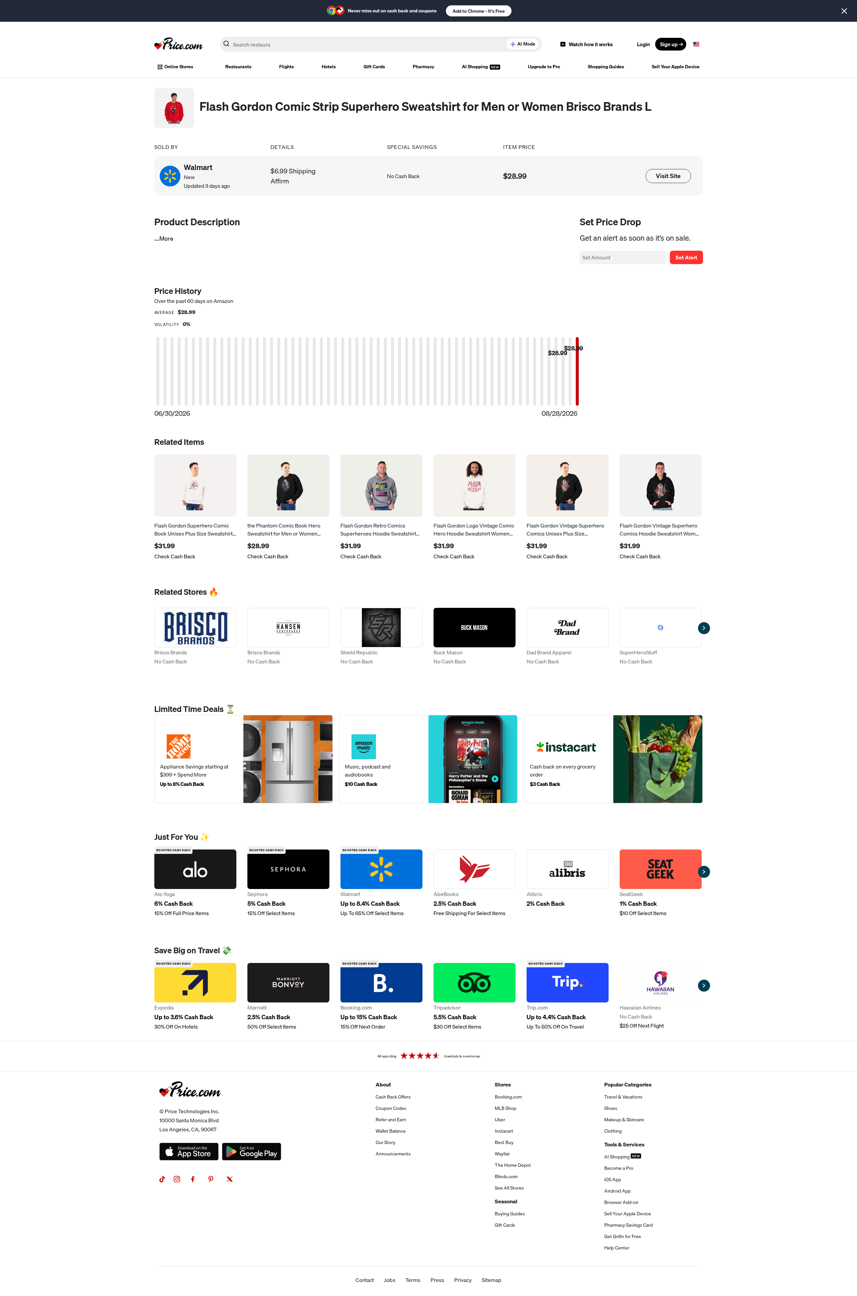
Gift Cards (374, 66)
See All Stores (509, 1188)
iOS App (612, 1179)
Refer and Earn (391, 1119)
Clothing (613, 1131)
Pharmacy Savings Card (628, 1225)
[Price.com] (190, 1104)
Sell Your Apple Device (676, 66)
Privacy (463, 1280)
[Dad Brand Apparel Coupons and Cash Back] (568, 641)
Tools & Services (624, 1144)
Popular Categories (627, 1084)
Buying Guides (510, 1213)
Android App (617, 1191)
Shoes (610, 1108)
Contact (365, 1280)
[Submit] (226, 45)
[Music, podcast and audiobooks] (428, 759)
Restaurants (238, 66)
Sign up (669, 44)
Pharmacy (423, 66)
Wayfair (502, 1153)
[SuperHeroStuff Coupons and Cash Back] (661, 641)
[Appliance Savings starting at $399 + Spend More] (243, 759)
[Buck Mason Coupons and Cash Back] (475, 641)
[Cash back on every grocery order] (613, 759)
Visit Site (668, 176)
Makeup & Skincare (624, 1119)
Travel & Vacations (623, 1097)
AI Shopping (475, 66)
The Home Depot (513, 1165)
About (383, 1084)
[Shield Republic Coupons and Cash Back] (381, 641)
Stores (503, 1084)
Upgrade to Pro (544, 66)
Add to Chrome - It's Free (479, 11)
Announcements (393, 1153)
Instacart (504, 1131)
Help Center (616, 1247)
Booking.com (508, 1097)
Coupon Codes (391, 1108)
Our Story (385, 1142)
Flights (286, 66)
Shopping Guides (606, 66)
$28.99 (515, 176)
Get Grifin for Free (622, 1236)
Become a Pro (618, 1168)
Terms (412, 1280)
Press (437, 1280)
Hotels (329, 66)
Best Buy (504, 1142)
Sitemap (491, 1280)
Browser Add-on (621, 1202)
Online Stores (178, 66)
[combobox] (381, 44)
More (166, 238)
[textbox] (696, 44)
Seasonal (506, 1201)
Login (643, 44)
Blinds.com (506, 1176)
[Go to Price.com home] (178, 44)
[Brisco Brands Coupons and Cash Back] (195, 641)
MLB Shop (505, 1108)
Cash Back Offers (393, 1097)
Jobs (389, 1280)
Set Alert (686, 257)
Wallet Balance (391, 1131)
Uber (500, 1119)
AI (526, 44)
